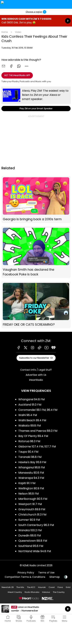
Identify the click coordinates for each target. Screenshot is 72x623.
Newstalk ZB (7, 587)
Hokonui (46, 592)
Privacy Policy (26, 572)
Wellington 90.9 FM (31, 488)
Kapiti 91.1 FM (26, 483)
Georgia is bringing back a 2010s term (36, 199)
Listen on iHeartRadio (36, 609)
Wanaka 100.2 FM (30, 530)
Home (4, 32)
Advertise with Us (36, 375)
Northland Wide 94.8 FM (34, 551)
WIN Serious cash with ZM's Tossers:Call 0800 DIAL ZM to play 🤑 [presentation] (36, 21)
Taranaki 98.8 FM (29, 457)
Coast (52, 587)
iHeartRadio (36, 380)
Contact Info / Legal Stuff (36, 370)
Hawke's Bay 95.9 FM (32, 462)
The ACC (31, 587)
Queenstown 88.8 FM (32, 541)
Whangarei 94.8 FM (31, 399)
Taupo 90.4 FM (28, 452)
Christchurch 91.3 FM (32, 515)
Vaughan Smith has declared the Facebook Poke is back (36, 252)
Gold (68, 587)
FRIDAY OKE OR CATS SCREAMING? (36, 304)
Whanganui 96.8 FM (31, 467)
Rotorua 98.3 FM (29, 441)
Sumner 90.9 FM (29, 520)
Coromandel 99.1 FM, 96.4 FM (37, 410)
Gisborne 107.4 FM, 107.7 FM (37, 446)
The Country (58, 592)
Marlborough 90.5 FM (32, 499)
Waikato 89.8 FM (29, 426)
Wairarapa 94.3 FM (31, 478)
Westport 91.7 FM (30, 504)
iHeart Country (15, 592)
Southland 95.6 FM (30, 546)
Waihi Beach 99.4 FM (32, 420)
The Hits (20, 587)
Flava (60, 587)
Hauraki (42, 587)
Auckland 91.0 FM (29, 405)
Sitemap (54, 577)
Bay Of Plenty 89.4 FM (33, 436)
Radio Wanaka (32, 592)
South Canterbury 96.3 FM (36, 525)
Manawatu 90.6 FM (31, 473)
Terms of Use (46, 572)
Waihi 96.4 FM (27, 415)
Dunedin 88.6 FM (29, 535)
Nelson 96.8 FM (28, 494)
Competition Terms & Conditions (25, 577)
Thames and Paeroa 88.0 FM (37, 431)
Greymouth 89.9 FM (31, 509)
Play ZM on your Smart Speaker (36, 99)
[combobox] (26, 66)
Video (18, 32)
